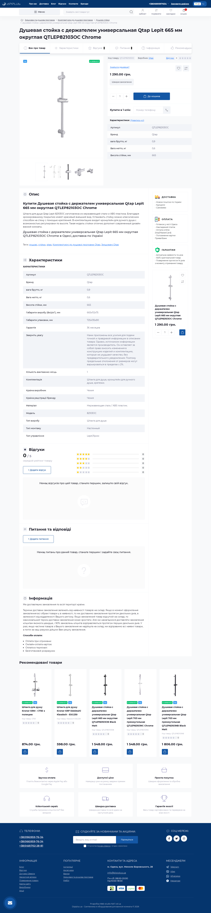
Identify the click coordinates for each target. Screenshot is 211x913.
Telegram (174, 867)
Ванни (66, 874)
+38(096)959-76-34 (31, 837)
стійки (42, 244)
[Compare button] (186, 68)
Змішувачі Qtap (110, 244)
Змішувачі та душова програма (40, 20)
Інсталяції (68, 867)
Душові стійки (103, 20)
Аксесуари (68, 870)
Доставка (44, 4)
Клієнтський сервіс (47, 806)
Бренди (84, 4)
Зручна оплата (46, 777)
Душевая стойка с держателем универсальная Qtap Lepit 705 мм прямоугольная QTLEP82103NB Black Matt (174, 718)
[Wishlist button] (178, 68)
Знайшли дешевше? (119, 67)
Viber (172, 871)
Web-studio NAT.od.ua (110, 904)
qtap (49, 244)
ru (203, 4)
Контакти (73, 4)
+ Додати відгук (37, 470)
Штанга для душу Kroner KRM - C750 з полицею (33, 711)
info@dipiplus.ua (116, 872)
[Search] (131, 12)
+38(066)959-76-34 (31, 841)
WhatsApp (175, 876)
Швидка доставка (105, 806)
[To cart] (182, 332)
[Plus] (126, 96)
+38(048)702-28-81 (31, 845)
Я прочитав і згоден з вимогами (107, 846)
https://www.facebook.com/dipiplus (169, 838)
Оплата (167, 219)
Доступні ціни (105, 777)
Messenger (175, 881)
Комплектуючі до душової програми (75, 20)
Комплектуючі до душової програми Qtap (76, 244)
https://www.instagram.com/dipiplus (184, 838)
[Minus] (113, 96)
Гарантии (168, 250)
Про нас (33, 4)
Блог (53, 4)
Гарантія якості (164, 806)
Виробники (24, 887)
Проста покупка (164, 777)
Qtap (151, 58)
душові (33, 244)
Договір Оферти (103, 846)
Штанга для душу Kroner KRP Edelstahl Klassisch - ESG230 (69, 711)
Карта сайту (25, 884)
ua (198, 4)
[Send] (167, 110)
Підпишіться (127, 840)
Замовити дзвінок (180, 4)
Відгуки (62, 4)
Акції (21, 891)
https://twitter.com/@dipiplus (176, 838)
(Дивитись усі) (137, 120)
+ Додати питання (38, 539)
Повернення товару (28, 880)
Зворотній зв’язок (27, 877)
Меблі (66, 880)
